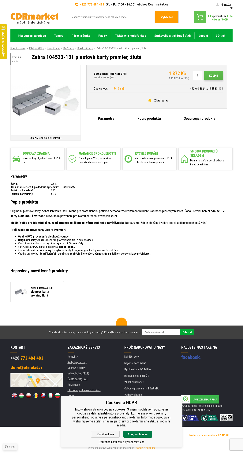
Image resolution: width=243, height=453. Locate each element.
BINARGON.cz (225, 435)
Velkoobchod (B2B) (78, 373)
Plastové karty (85, 48)
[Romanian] (36, 395)
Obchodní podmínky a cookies (84, 390)
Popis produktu (149, 118)
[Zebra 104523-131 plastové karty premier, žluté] (45, 100)
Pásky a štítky (36, 48)
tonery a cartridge (145, 448)
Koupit (213, 75)
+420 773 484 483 (92, 4)
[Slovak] (43, 395)
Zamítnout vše (105, 434)
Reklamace (74, 384)
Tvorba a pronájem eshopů (203, 435)
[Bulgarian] (57, 395)
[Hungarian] (21, 395)
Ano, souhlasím (138, 434)
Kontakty (73, 356)
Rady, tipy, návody (77, 362)
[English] (14, 395)
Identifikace (53, 48)
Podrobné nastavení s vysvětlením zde (121, 442)
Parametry (106, 118)
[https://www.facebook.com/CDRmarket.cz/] (190, 357)
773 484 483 (26, 358)
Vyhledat (167, 17)
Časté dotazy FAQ (78, 379)
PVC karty (68, 48)
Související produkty (199, 118)
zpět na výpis (16, 59)
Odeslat (187, 332)
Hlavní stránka (17, 48)
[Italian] (50, 395)
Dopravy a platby (76, 368)
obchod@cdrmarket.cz (152, 4)
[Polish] (28, 395)
